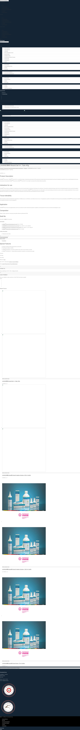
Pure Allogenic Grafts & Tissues (9, 57)
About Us (3, 157)
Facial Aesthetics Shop (8, 66)
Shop (3, 150)
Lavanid (3, 263)
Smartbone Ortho (7, 55)
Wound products (7, 79)
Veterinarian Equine (5, 8)
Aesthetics (4, 137)
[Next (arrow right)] (1, 729)
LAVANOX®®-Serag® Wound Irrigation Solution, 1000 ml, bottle (16, 569)
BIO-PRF (3, 720)
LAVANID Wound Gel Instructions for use (9, 224)
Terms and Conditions (8, 88)
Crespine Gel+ (6, 58)
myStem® (6, 51)
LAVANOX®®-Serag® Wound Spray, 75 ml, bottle (13, 663)
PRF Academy (6, 64)
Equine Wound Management (9, 73)
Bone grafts (6, 82)
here (4, 259)
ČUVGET (5, 67)
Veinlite (5, 61)
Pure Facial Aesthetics (6, 721)
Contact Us (11, 261)
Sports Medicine (7, 49)
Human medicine (5, 120)
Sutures (5, 80)
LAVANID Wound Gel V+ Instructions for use (10, 229)
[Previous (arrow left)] (0, 729)
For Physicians (4, 6)
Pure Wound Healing (5, 723)
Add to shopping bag (3, 237)
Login (3, 103)
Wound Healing (7, 54)
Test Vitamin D (6, 60)
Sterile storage (4, 12)
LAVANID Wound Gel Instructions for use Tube (10, 225)
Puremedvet (4, 725)
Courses (3, 10)
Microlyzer (6, 69)
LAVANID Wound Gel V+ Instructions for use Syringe (11, 227)
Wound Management (13, 263)
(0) (4, 104)
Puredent (5, 86)
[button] (5, 378)
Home (3, 117)
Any (2, 5)
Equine (3, 144)
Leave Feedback (15, 261)
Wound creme (7, 263)
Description (4, 240)
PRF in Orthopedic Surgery (8, 52)
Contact (5, 85)
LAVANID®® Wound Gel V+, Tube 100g (11, 381)
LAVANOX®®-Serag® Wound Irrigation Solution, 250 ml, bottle (16, 475)
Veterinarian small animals (6, 9)
